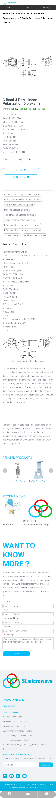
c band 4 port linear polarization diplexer (22, 194)
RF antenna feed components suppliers (22, 225)
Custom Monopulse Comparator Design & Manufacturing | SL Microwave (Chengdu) (35, 524)
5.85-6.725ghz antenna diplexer (18, 205)
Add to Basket (19, 177)
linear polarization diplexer (16, 210)
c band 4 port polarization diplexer (19, 220)
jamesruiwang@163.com (18, 740)
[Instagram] (24, 776)
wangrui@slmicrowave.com (20, 731)
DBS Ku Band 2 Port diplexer (38, 481)
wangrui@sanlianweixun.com (20, 735)
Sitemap (30, 788)
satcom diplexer (11, 235)
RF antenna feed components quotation (22, 230)
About (28, 8)
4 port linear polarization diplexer (19, 215)
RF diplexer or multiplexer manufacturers (22, 199)
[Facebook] (5, 776)
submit (16, 654)
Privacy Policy (41, 788)
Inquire (19, 170)
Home (9, 8)
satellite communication (35, 235)
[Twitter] (18, 776)
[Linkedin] (11, 776)
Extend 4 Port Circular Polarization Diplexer (17, 481)
